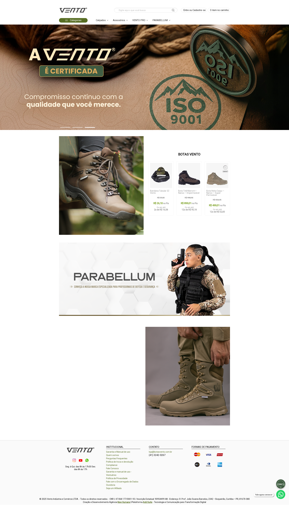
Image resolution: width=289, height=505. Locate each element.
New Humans (124, 502)
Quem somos (112, 455)
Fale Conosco (112, 468)
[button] (65, 127)
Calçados (101, 20)
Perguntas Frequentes (116, 458)
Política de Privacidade (116, 478)
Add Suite (147, 502)
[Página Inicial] (73, 13)
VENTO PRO (138, 20)
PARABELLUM (160, 20)
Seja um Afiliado (114, 488)
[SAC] (280, 483)
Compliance (111, 465)
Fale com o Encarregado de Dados (122, 481)
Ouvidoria (110, 485)
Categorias (75, 20)
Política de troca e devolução (119, 462)
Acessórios (119, 20)
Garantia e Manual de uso (118, 452)
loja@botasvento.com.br (160, 452)
